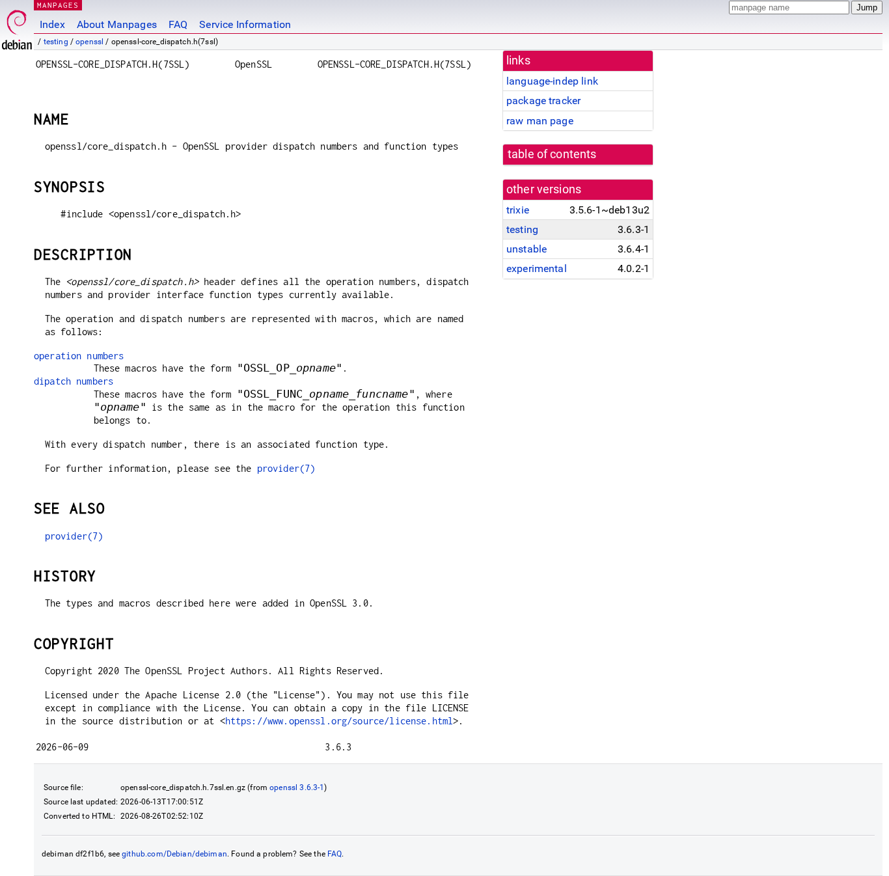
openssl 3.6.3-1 (296, 787)
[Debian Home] (17, 26)
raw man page (539, 121)
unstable (526, 249)
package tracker (543, 100)
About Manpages (117, 24)
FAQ (178, 24)
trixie (517, 210)
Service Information (245, 24)
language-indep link (552, 81)
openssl (89, 41)
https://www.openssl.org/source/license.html (339, 720)
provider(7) (286, 468)
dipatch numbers (73, 381)
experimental (536, 268)
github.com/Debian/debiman (174, 853)
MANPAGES (58, 5)
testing (56, 41)
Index (52, 24)
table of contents (552, 154)
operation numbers (79, 355)
